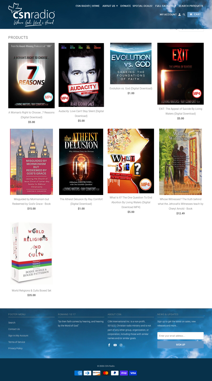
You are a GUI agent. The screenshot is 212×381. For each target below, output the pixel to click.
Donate (125, 6)
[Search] (184, 15)
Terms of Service (16, 342)
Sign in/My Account (18, 335)
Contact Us (14, 329)
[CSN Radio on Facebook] (109, 345)
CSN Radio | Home (88, 6)
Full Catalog (165, 5)
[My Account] (179, 15)
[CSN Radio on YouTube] (115, 345)
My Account (168, 14)
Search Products (191, 6)
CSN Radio (109, 366)
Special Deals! (143, 6)
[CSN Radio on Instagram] (121, 345)
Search (11, 322)
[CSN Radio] (31, 14)
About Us (110, 5)
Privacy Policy (15, 348)
